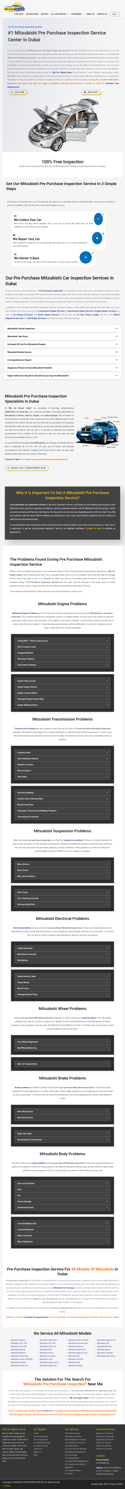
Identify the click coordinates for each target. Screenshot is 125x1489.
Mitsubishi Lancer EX (48, 1346)
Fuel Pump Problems (26, 665)
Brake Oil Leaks (24, 1133)
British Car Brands (103, 1445)
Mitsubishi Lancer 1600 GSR (22, 1359)
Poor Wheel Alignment (27, 1042)
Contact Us (38, 1449)
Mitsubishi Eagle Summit (78, 1353)
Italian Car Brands (103, 1442)
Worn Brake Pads (25, 1111)
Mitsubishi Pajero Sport (106, 1356)
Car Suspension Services (75, 1442)
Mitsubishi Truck (46, 1359)
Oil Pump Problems (26, 659)
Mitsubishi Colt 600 (75, 1359)
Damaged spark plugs (27, 994)
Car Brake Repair (72, 1445)
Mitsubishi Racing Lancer (49, 1362)
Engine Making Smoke (27, 705)
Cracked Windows (25, 1229)
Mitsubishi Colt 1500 (47, 1343)
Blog (35, 1455)
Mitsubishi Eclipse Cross (106, 1340)
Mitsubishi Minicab (18, 1350)
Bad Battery (22, 960)
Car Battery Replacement (75, 1452)
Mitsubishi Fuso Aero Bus (78, 1343)
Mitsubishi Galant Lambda (78, 1340)
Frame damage (24, 1201)
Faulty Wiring (23, 982)
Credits (7, 1485)
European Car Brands (105, 1439)
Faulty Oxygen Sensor (27, 687)
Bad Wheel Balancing (26, 1048)
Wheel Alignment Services (75, 1439)
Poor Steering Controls (28, 898)
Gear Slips (22, 776)
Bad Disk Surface (25, 1117)
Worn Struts (22, 870)
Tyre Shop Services (72, 1433)
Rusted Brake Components (29, 1139)
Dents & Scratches (26, 1183)
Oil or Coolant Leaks (26, 647)
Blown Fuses (23, 988)
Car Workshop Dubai (42, 1442)
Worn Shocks (23, 864)
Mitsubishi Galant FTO (19, 1366)
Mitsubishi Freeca (46, 1353)
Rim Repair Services (73, 1436)
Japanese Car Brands (104, 1433)
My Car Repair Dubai (79, 1398)
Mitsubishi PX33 (46, 1350)
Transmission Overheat (28, 817)
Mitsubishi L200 (103, 1343)
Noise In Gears (24, 770)
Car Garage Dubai (41, 1439)
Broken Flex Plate (25, 805)
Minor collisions (24, 1235)
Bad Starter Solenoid (26, 954)
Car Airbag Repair (72, 1458)
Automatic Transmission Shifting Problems (37, 811)
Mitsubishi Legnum (18, 1340)
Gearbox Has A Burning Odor (30, 799)
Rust (19, 1189)
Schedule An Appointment (36, 1317)
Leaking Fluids (24, 752)
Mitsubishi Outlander (105, 1353)
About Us (37, 1452)
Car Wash (69, 1473)
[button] (115, 14)
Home (36, 1433)
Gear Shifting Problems (28, 758)
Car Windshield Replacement (77, 1461)
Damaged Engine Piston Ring (30, 699)
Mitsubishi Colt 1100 (19, 1343)
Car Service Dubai (41, 1436)
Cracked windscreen (26, 1223)
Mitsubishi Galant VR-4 (48, 1340)
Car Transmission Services (75, 1449)
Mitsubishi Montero (104, 1346)
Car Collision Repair (73, 1470)
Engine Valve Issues (26, 681)
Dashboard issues (25, 1207)
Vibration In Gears (25, 764)
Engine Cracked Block (27, 693)
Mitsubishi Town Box (48, 1356)
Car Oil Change (71, 1455)
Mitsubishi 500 (74, 1356)
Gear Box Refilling (25, 793)
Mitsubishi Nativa (103, 1350)
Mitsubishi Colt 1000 (19, 1346)
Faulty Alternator (25, 948)
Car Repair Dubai (41, 1445)
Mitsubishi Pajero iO (76, 1346)
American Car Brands (105, 1436)
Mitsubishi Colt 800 (18, 1362)
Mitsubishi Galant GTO (76, 1350)
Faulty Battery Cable (26, 976)
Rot (19, 1195)
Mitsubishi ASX (74, 1362)
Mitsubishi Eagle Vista (48, 1366)
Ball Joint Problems (26, 876)
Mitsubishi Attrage (75, 1366)
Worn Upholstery (25, 1241)
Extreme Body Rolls (26, 904)
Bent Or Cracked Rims (27, 1064)
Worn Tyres (22, 892)
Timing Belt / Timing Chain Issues (32, 641)
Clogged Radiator (25, 653)
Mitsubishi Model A (18, 1353)
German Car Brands (104, 1449)
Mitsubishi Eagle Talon (19, 1356)
